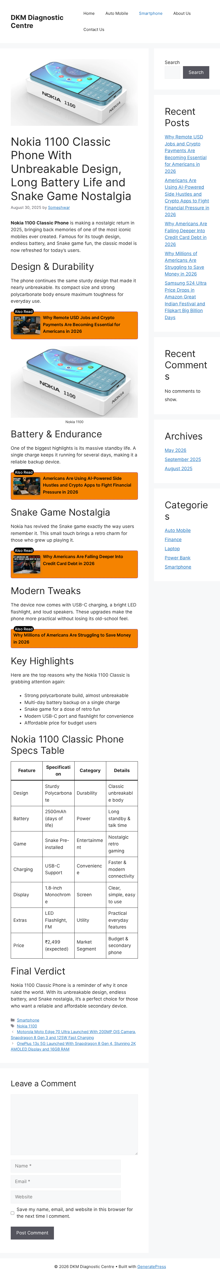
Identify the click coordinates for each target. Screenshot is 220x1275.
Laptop (172, 548)
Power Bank (177, 557)
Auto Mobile (116, 13)
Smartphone (151, 13)
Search (172, 62)
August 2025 (178, 468)
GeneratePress (151, 1266)
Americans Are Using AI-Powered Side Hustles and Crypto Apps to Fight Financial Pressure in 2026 (87, 485)
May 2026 (175, 450)
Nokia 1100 (27, 1026)
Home (89, 13)
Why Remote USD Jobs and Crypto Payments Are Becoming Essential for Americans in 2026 (81, 324)
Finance (173, 539)
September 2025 (183, 459)
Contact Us (93, 29)
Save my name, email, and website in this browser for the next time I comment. (75, 1213)
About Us (182, 13)
